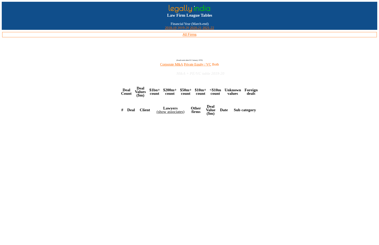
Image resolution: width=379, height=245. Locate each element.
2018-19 (171, 28)
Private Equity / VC (197, 64)
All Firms (190, 34)
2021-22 (208, 28)
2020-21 (196, 28)
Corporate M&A (171, 64)
